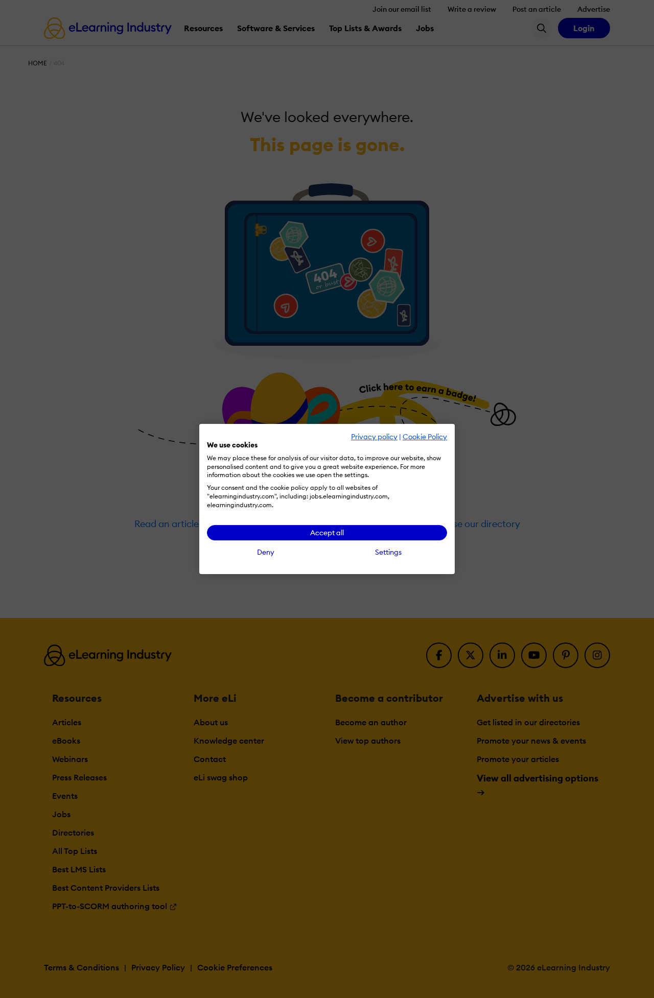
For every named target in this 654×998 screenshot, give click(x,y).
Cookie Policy (425, 436)
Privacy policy (374, 436)
